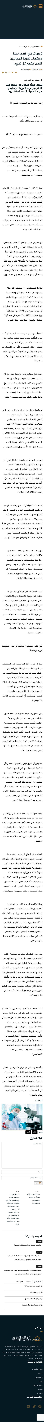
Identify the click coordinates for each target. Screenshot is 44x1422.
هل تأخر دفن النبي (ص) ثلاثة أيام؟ (33, 1286)
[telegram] (28, 1407)
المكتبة (40, 1389)
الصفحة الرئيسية (34, 46)
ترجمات (24, 46)
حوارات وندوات (37, 1385)
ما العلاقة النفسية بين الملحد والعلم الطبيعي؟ (27, 1245)
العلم (34, 1132)
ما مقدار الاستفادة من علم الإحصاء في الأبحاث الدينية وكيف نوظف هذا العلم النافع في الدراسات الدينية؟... (24, 1258)
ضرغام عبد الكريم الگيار (31, 80)
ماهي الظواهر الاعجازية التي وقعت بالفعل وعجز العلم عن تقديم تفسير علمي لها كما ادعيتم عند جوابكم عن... (22, 1272)
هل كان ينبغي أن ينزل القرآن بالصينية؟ (32, 1305)
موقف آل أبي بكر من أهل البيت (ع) (33, 1299)
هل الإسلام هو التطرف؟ (36, 1292)
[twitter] (34, 1407)
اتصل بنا (39, 1393)
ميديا (40, 1381)
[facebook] (39, 1407)
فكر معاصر (39, 1377)
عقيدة (40, 1373)
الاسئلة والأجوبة (37, 1369)
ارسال (36, 1183)
